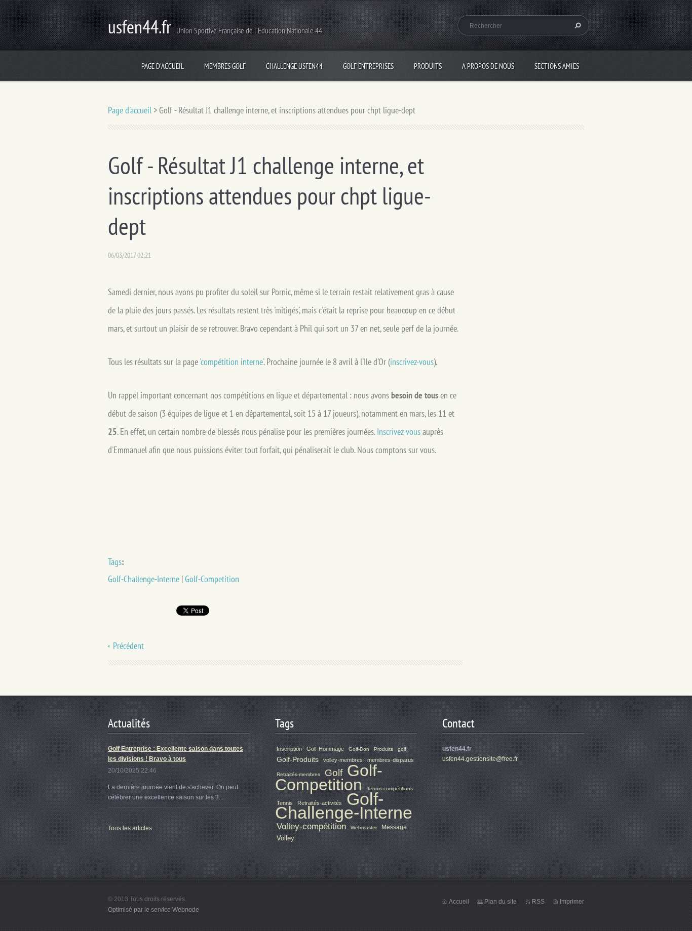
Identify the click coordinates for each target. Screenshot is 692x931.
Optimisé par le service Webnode (153, 909)
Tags (115, 562)
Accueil (459, 901)
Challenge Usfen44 (294, 66)
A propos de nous (488, 66)
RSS (538, 901)
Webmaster (364, 827)
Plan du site (500, 901)
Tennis (285, 803)
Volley (285, 838)
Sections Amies (556, 66)
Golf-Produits (298, 759)
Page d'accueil (162, 66)
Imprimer (572, 901)
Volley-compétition (311, 826)
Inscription (289, 749)
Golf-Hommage (325, 749)
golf (402, 749)
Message (394, 827)
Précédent (128, 646)
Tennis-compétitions (390, 788)
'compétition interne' (231, 362)
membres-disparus (390, 760)
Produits (428, 66)
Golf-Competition (212, 579)
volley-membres (343, 760)
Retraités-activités (319, 803)
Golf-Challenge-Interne (143, 579)
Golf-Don (359, 749)
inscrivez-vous (412, 362)
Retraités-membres (298, 774)
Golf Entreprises (368, 66)
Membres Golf (225, 66)
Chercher (576, 25)
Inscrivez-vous (399, 431)
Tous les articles (130, 828)
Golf (333, 772)
